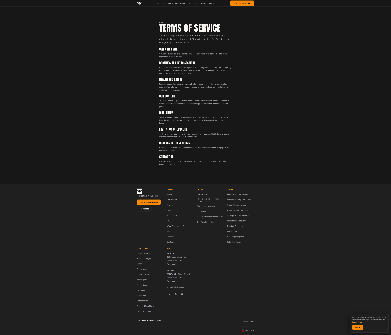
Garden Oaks (142, 296)
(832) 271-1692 (173, 264)
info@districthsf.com (175, 287)
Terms (252, 321)
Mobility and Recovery (236, 221)
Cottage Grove (143, 274)
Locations (184, 3)
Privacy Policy (357, 322)
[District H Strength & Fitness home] (140, 3)
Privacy (245, 321)
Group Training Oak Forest (238, 210)
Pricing (195, 3)
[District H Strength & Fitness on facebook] (175, 294)
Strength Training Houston (238, 216)
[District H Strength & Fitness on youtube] (182, 294)
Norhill (139, 264)
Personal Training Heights (237, 194)
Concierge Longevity (235, 237)
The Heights (202, 194)
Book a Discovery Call (242, 3)
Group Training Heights (236, 205)
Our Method (173, 3)
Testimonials (172, 216)
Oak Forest (201, 211)
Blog (169, 231)
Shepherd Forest (143, 301)
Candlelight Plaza (144, 311)
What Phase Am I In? (175, 226)
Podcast (170, 237)
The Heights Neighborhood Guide (208, 200)
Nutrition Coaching (235, 226)
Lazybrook (141, 290)
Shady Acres (142, 269)
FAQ (168, 221)
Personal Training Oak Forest (239, 200)
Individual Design (234, 242)
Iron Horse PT (232, 231)
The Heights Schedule (206, 206)
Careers (212, 3)
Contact (170, 242)
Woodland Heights (144, 259)
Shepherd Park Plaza (145, 306)
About (203, 3)
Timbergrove (142, 280)
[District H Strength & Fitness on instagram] (169, 294)
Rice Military (142, 285)
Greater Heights (143, 253)
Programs (161, 3)
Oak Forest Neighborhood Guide (210, 217)
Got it (357, 327)
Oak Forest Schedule (205, 222)
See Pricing (144, 209)
